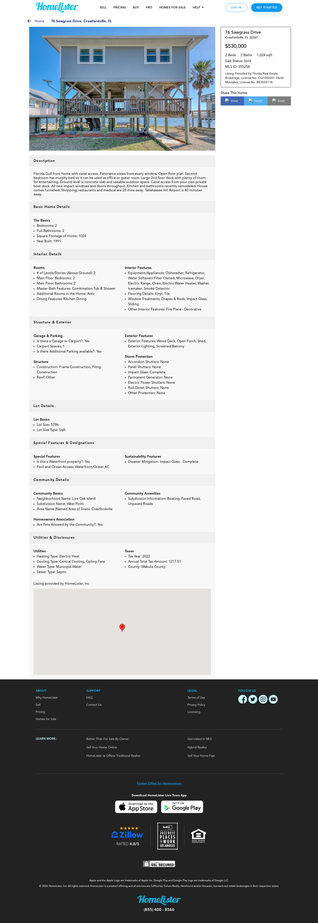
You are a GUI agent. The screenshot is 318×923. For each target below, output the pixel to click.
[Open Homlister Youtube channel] (273, 700)
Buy (136, 7)
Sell (103, 7)
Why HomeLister (47, 697)
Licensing (194, 712)
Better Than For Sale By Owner (107, 739)
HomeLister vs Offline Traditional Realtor (113, 755)
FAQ (89, 697)
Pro (149, 7)
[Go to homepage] (57, 7)
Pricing (119, 7)
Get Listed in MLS (200, 739)
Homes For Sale (172, 7)
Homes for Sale (46, 719)
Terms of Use (196, 697)
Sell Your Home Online (101, 747)
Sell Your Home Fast (201, 755)
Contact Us (93, 704)
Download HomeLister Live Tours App (159, 795)
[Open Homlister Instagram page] (263, 700)
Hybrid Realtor (197, 747)
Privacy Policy (196, 704)
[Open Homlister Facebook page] (242, 700)
